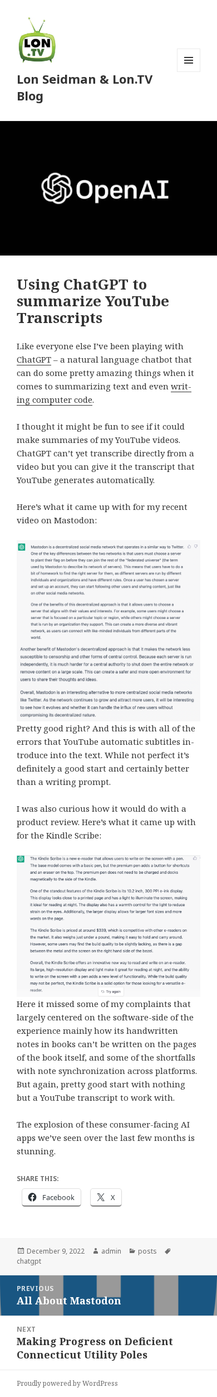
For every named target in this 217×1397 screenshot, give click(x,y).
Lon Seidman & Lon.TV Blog (84, 87)
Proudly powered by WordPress (67, 1383)
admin (111, 1251)
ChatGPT (34, 359)
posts (147, 1251)
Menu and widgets (188, 71)
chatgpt (29, 1261)
